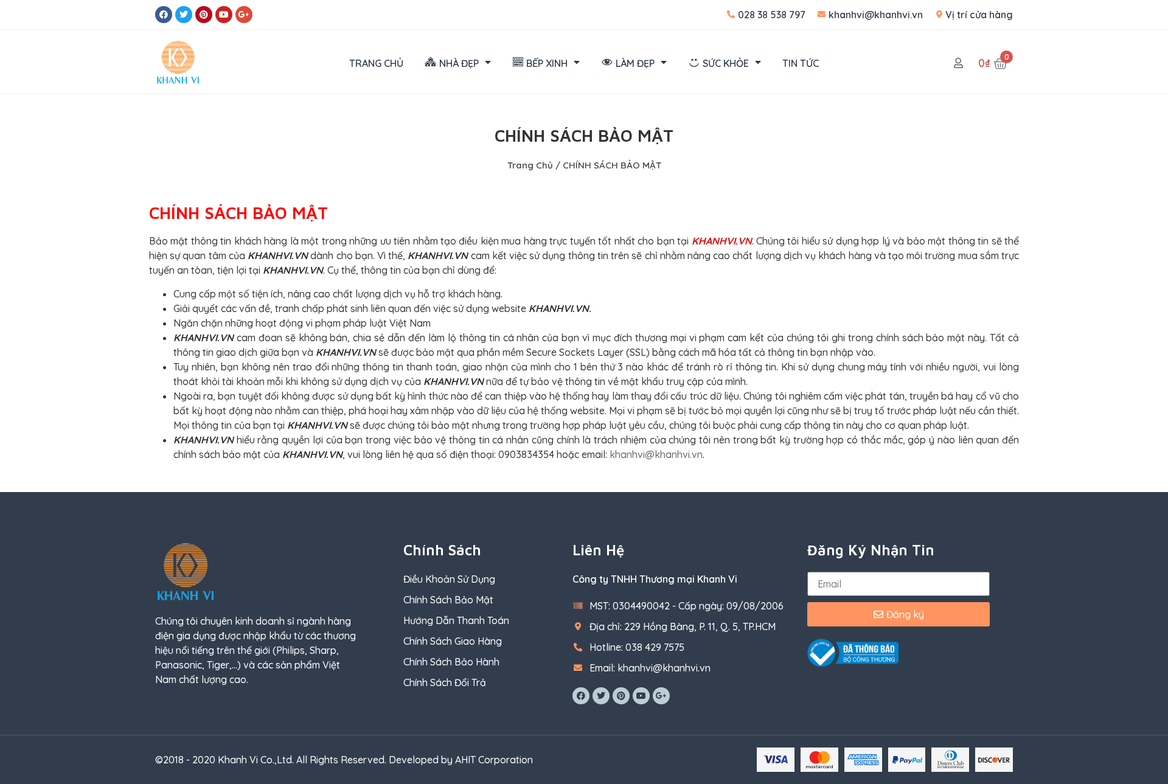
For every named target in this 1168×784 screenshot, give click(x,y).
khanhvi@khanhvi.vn (656, 454)
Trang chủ (530, 165)
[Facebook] (163, 14)
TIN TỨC (800, 63)
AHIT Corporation (494, 760)
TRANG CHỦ (376, 63)
